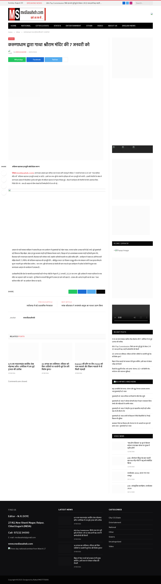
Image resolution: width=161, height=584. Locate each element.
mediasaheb (21, 52)
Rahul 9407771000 (41, 580)
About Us (112, 26)
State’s (57, 26)
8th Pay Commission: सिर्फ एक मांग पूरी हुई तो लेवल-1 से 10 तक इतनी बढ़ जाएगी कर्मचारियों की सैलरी (74, 3)
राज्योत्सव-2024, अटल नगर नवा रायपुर (138, 474)
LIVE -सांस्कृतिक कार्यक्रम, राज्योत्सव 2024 (139, 487)
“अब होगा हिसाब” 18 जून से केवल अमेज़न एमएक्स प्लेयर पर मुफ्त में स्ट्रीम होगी (138, 445)
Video (100, 26)
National (26, 26)
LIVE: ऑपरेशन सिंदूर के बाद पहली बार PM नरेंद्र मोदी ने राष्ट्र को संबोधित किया (139, 461)
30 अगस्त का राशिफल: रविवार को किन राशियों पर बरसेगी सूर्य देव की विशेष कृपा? (55, 367)
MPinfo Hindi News (127, 382)
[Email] (3, 192)
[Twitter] (3, 186)
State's (112, 537)
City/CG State (42, 26)
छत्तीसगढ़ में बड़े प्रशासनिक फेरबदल (40, 305)
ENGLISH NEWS (128, 26)
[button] (117, 149)
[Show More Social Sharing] (65, 59)
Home (13, 26)
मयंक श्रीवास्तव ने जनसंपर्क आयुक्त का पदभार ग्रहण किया (82, 305)
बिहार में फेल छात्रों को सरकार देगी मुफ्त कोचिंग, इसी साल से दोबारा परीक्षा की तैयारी (87, 561)
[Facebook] (3, 179)
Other (89, 26)
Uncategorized (115, 542)
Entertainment (73, 26)
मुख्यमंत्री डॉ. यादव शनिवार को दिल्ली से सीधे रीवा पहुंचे (128, 396)
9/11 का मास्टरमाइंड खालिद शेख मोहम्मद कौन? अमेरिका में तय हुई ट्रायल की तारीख (21, 367)
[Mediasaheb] (27, 14)
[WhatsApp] (3, 173)
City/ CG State (115, 518)
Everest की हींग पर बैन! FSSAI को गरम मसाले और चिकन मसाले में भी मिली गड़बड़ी (89, 367)
